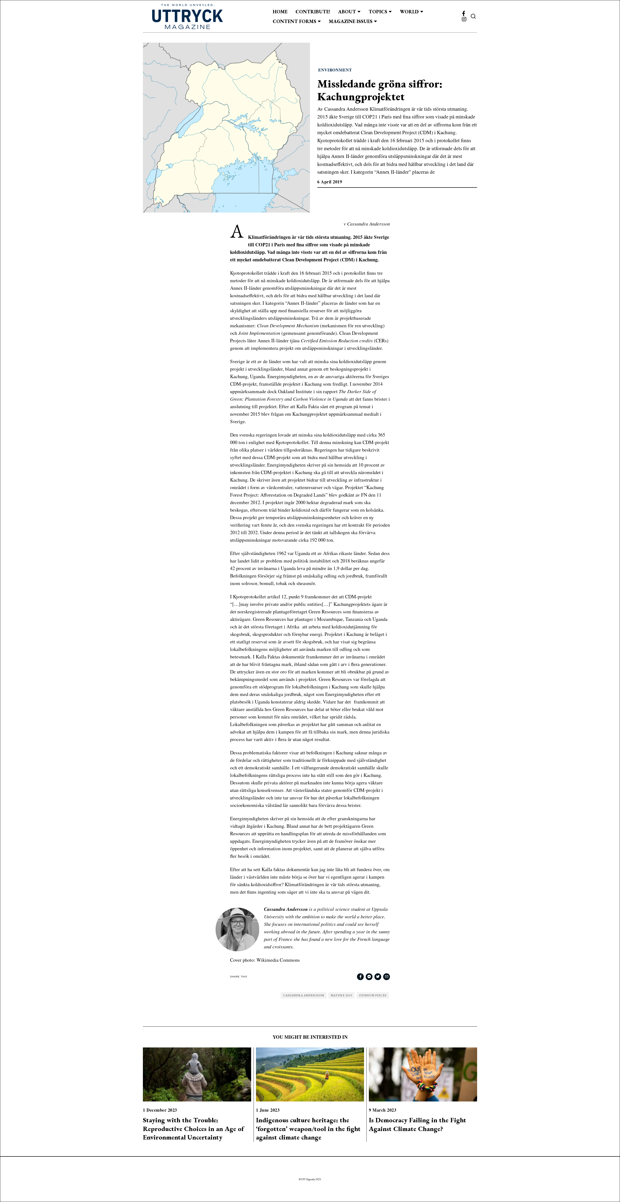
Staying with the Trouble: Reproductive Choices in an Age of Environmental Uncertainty (193, 1128)
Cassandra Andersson (303, 995)
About (347, 11)
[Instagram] (464, 19)
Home (280, 11)
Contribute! (312, 11)
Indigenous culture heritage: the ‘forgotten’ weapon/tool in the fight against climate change (308, 1128)
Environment (335, 69)
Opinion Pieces (373, 995)
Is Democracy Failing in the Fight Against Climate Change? (417, 1124)
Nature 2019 (341, 995)
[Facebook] (463, 13)
